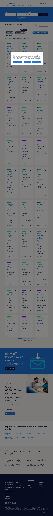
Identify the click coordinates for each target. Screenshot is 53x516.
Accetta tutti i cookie (37, 61)
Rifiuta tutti (27, 61)
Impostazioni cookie (17, 61)
